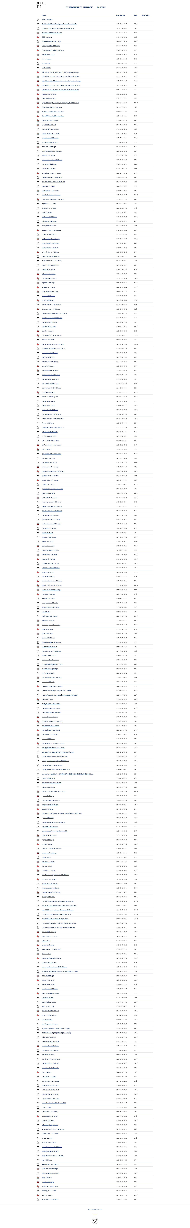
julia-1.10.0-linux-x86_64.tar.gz (51, 585)
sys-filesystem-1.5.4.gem (50, 1024)
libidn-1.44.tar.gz (47, 633)
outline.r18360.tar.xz (48, 778)
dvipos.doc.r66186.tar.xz (49, 353)
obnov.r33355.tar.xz (48, 739)
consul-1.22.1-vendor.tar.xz (50, 265)
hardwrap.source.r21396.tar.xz (51, 502)
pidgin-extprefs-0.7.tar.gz (50, 805)
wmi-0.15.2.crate (47, 1138)
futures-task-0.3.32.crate (49, 432)
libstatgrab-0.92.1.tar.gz (49, 647)
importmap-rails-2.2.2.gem (50, 550)
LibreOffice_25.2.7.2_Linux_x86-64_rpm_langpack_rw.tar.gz (61, 76)
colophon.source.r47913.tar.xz (51, 261)
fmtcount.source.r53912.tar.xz (51, 414)
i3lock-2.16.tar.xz (47, 533)
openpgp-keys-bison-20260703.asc (53, 748)
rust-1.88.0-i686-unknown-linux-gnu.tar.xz (55, 919)
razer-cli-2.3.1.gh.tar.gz (49, 879)
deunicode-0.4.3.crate (49, 326)
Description (146, 15)
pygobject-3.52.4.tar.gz (49, 835)
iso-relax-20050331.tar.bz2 (50, 563)
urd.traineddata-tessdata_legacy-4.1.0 (54, 1103)
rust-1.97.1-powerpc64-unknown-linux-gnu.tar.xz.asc (58, 927)
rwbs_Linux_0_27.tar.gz (49, 936)
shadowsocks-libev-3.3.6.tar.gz (51, 958)
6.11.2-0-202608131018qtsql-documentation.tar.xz (58, 28)
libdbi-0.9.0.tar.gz (47, 629)
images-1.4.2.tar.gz (48, 546)
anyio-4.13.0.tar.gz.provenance (52, 151)
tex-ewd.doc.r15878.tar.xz (50, 1050)
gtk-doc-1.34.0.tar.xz (48, 493)
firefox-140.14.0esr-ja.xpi (50, 397)
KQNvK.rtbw (46, 63)
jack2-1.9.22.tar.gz (48, 572)
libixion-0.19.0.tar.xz (48, 638)
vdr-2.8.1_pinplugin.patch (50, 1125)
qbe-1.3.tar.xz (46, 857)
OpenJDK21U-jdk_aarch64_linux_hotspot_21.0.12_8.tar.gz (60, 103)
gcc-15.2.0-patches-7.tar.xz (50, 441)
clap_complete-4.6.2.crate (50, 247)
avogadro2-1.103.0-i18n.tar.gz (51, 173)
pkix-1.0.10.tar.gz (47, 809)
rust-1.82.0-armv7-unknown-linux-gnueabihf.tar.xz (57, 910)
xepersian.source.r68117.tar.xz (52, 1147)
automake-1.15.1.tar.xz (49, 164)
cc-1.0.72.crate (47, 212)
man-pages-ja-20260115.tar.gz (52, 677)
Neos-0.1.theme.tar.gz (49, 98)
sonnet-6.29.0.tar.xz (48, 984)
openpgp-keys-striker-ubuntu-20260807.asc (56, 769)
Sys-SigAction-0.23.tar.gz (50, 120)
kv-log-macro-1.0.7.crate (50, 603)
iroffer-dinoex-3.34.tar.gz (49, 555)
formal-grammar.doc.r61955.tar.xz (53, 419)
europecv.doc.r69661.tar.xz (50, 383)
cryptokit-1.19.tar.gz (48, 283)
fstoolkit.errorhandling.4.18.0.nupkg (53, 427)
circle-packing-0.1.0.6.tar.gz (50, 239)
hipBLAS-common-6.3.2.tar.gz (51, 524)
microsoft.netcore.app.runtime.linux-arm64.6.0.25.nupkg (59, 695)
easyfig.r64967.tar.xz (48, 357)
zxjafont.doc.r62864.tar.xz (50, 1199)
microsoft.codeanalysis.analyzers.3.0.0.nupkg (56, 690)
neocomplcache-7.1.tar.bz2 (50, 726)
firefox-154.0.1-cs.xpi (48, 405)
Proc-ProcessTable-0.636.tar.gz (52, 107)
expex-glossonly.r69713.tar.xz (51, 388)
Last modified (120, 15)
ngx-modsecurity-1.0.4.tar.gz (51, 730)
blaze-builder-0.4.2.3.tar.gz (50, 190)
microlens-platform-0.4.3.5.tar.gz (52, 686)
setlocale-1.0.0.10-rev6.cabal (51, 949)
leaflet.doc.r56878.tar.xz (49, 616)
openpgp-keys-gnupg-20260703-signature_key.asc (58, 752)
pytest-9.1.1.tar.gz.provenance (51, 848)
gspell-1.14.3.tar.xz (48, 484)
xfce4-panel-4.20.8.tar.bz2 (50, 1151)
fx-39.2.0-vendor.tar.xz (49, 436)
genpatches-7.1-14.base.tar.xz (51, 454)
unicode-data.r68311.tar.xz (50, 1090)
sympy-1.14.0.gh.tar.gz (49, 1015)
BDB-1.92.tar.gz (47, 37)
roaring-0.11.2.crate (48, 897)
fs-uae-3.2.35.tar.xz (48, 423)
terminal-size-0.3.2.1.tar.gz (50, 1046)
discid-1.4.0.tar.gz (47, 331)
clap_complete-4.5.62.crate (50, 243)
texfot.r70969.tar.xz (48, 1055)
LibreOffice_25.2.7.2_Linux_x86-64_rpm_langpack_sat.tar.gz (61, 81)
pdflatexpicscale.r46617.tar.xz (51, 783)
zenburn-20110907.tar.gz (50, 1186)
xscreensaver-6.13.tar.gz (50, 1169)
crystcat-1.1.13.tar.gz (48, 287)
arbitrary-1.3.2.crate (48, 155)
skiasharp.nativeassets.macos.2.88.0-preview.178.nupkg (60, 971)
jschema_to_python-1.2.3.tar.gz (52, 581)
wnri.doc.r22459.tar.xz (49, 1142)
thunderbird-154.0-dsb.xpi (50, 1063)
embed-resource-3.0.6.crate (51, 375)
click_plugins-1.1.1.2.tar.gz (50, 252)
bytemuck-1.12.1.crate (49, 204)
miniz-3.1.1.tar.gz (47, 699)
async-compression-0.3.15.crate (52, 160)
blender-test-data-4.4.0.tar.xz (51, 195)
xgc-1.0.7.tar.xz (47, 1160)
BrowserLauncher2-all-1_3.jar (51, 41)
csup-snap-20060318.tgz (50, 291)
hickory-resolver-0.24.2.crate (51, 519)
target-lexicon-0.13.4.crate (50, 1041)
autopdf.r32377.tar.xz (49, 169)
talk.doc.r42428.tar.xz (49, 1037)
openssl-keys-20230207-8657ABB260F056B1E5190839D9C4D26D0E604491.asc (67, 774)
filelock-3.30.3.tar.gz (48, 392)
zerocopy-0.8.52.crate (49, 1191)
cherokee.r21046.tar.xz (49, 221)
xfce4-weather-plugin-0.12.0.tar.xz (52, 1155)
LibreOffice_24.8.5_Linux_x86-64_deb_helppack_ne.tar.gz (60, 72)
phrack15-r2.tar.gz (48, 796)
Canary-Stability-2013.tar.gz (51, 46)
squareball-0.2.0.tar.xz (49, 1002)
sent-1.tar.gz (46, 941)
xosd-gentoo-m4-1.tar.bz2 (50, 1164)
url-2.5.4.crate (46, 1107)
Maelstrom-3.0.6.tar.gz (49, 94)
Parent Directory (47, 19)
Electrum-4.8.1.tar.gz (48, 55)
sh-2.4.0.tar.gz (46, 954)
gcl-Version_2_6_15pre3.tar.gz (51, 445)
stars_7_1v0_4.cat (48, 1006)
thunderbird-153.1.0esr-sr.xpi (51, 1059)
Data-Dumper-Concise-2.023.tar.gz (53, 50)
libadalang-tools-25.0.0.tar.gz (51, 625)
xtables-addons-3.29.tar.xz (50, 1173)
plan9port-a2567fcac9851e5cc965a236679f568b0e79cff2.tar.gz (62, 813)
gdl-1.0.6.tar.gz (47, 449)
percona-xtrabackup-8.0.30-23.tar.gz (53, 791)
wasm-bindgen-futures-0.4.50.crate (53, 1129)
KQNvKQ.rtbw (46, 68)
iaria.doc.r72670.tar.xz (49, 537)
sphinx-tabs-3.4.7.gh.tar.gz (50, 993)
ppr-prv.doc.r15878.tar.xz (50, 827)
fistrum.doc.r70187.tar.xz (50, 410)
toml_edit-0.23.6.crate (49, 1076)
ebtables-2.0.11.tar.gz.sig (50, 362)
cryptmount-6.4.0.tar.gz (49, 278)
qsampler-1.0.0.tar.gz (48, 870)
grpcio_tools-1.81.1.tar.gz (50, 480)
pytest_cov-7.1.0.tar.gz (49, 853)
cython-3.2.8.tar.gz (48, 300)
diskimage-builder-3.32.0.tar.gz (51, 335)
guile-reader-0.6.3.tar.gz (49, 498)
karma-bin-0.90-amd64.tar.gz (51, 590)
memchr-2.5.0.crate (48, 682)
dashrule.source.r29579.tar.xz (51, 305)
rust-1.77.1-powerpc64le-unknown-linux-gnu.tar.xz (58, 901)
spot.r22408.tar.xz (47, 998)
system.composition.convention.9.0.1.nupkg (56, 1028)
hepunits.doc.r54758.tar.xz (50, 515)
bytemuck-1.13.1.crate (49, 208)
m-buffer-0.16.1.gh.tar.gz (50, 669)
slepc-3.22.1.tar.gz (48, 976)
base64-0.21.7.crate (48, 186)
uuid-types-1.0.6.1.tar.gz (49, 1116)
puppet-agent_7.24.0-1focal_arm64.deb (54, 831)
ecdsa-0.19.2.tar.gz (48, 366)
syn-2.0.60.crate (47, 1019)
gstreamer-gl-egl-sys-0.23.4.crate (52, 489)
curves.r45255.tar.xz (48, 296)
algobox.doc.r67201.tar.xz (50, 138)
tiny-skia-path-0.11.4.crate (50, 1068)
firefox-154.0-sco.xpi (48, 401)
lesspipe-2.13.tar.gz (48, 620)
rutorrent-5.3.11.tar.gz (49, 932)
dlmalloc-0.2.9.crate (48, 340)
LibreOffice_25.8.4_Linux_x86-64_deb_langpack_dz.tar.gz (60, 90)
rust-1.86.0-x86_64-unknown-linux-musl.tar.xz (56, 914)
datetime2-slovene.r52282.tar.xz (52, 318)
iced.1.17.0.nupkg (47, 541)
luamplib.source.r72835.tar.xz (51, 651)
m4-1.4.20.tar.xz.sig (48, 673)
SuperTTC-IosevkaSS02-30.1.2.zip (53, 112)
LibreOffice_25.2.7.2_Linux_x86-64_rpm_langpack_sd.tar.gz (61, 85)
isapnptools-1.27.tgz (48, 559)
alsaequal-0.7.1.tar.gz (49, 147)
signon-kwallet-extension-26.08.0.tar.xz (54, 967)
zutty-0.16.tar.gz (47, 1195)
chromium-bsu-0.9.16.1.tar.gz (51, 230)
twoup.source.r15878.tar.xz (50, 1085)
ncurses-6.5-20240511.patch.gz (52, 721)
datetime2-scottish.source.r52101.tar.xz (54, 313)
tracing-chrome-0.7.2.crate (50, 1081)
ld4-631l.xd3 (46, 612)
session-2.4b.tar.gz (48, 945)
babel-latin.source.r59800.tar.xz (52, 177)
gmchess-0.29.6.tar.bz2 (49, 462)
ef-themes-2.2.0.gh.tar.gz (50, 370)
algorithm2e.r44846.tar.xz (50, 142)
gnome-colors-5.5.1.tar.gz (50, 467)
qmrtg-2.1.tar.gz (47, 866)
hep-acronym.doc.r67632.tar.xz (52, 506)
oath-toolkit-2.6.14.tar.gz (49, 734)
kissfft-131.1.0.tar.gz (48, 594)
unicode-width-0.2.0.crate (50, 1094)
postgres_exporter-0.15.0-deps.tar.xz (53, 822)
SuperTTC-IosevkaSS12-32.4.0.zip (53, 116)
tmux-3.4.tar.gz (47, 1072)
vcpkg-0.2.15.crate (48, 1120)
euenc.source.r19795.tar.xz (50, 379)
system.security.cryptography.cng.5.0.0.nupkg (56, 1033)
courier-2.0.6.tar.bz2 (48, 269)
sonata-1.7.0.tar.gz (48, 980)
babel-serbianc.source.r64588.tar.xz (53, 182)
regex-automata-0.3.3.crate (50, 888)
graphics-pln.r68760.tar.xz (50, 476)
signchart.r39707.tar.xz (49, 963)
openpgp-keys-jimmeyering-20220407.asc (55, 761)
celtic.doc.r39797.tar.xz (49, 217)
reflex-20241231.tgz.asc (49, 884)
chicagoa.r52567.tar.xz (49, 226)
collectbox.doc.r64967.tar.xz (51, 256)
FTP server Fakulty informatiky (79, 7)
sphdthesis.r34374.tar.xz (49, 989)
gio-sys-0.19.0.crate (48, 458)
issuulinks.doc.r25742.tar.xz (50, 568)
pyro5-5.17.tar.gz (47, 844)
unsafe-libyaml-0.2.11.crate (50, 1098)
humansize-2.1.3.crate (49, 528)
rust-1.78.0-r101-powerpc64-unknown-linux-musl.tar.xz (59, 906)
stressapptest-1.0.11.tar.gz (50, 1011)
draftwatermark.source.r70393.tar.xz (53, 348)
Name (44, 15)
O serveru (101, 7)
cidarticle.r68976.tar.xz (49, 234)
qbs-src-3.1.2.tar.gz (48, 862)
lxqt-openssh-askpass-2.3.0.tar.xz (52, 664)
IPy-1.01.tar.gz (46, 59)
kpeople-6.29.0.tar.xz (48, 598)
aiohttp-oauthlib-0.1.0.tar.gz (50, 133)
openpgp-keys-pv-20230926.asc (52, 765)
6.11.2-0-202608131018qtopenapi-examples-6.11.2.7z (59, 24)
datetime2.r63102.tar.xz (49, 322)
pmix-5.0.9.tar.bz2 (47, 818)
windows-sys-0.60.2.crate (50, 1134)
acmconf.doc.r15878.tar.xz (50, 129)
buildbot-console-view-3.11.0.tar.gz (53, 199)
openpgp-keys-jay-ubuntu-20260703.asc (55, 756)
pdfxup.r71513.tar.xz (48, 787)
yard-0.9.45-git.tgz (48, 1182)
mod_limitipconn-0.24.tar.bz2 (51, 704)
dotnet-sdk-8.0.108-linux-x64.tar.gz (53, 344)
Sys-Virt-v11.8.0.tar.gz (49, 125)
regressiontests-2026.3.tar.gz (51, 892)
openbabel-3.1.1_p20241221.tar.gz (53, 743)
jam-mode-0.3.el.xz (48, 576)
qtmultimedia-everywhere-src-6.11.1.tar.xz (55, 875)
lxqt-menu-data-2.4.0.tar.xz (50, 660)
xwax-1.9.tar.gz (47, 1177)
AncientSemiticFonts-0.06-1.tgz (52, 33)
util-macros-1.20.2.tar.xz (49, 1112)
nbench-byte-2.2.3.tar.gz (49, 717)
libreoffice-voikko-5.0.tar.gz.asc (52, 642)
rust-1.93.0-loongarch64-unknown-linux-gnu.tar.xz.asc (59, 923)
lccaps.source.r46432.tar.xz (50, 607)
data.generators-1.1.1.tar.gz (51, 309)
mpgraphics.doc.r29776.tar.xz (51, 708)
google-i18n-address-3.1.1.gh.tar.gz (53, 471)
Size (135, 15)
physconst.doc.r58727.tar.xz (51, 800)
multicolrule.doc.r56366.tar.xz (51, 712)
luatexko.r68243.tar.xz (49, 655)
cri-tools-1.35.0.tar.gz (48, 274)
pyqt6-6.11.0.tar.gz (48, 840)
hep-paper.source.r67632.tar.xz (52, 511)
